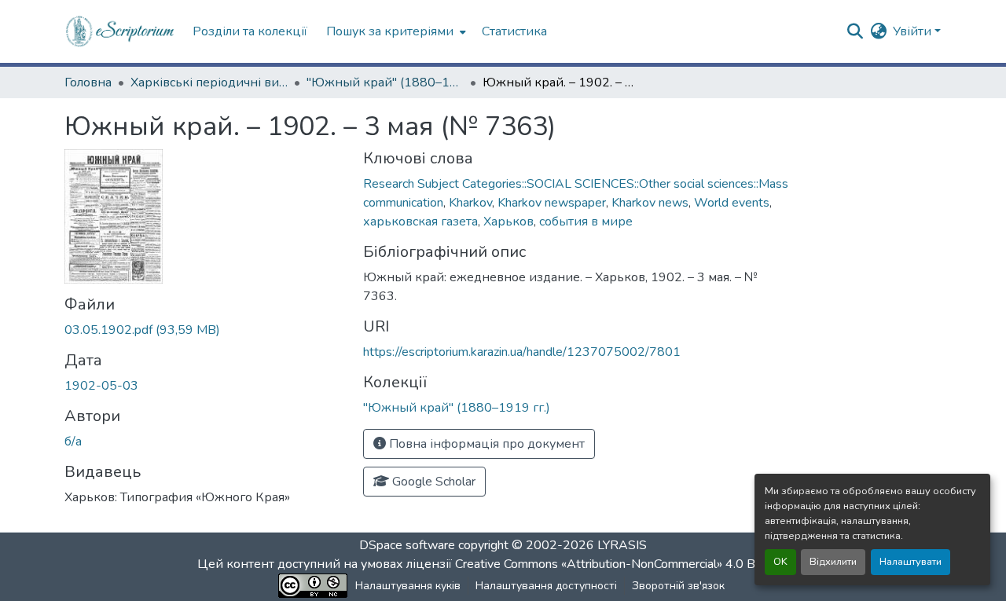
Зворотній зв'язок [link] (678, 585)
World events (731, 202)
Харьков (508, 221)
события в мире (586, 221)
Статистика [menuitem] (514, 31)
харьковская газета (420, 221)
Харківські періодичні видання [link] (209, 82)
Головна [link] (88, 82)
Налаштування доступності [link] (546, 585)
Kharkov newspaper (551, 202)
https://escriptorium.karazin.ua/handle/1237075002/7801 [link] (522, 352)
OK (780, 562)
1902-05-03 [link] (101, 385)
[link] (204, 330)
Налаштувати (910, 562)
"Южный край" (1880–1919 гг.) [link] (385, 82)
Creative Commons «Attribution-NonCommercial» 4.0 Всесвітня (630, 564)
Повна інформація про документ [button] (485, 444)
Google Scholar (432, 481)
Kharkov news (649, 202)
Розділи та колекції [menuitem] (250, 31)
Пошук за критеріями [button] (389, 31)
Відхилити (833, 562)
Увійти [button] (913, 31)
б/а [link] (73, 441)
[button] (120, 31)
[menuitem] (394, 31)
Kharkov (470, 202)
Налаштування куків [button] (408, 585)
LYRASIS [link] (622, 545)
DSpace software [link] (407, 545)
